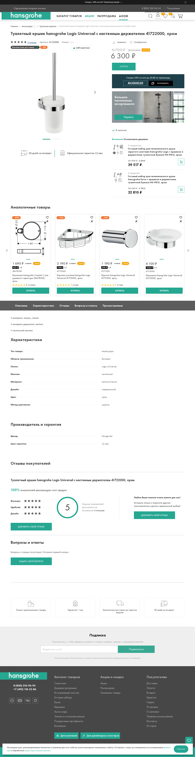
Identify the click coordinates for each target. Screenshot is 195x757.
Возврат (151, 692)
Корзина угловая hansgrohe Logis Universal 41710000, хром (73, 277)
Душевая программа (65, 688)
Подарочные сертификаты (68, 721)
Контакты (152, 721)
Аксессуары (27, 26)
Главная (14, 26)
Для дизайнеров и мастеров (103, 735)
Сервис (150, 702)
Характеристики (43, 305)
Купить (124, 66)
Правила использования (160, 716)
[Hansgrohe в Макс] (35, 700)
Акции (89, 16)
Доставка (152, 683)
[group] (31, 607)
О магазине (153, 711)
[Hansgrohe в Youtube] (20, 700)
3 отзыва (32, 42)
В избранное (140, 42)
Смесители (60, 683)
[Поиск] (150, 16)
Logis (71, 42)
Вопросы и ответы (86, 305)
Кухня (57, 702)
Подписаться (136, 649)
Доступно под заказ (181, 162)
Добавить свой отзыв (154, 515)
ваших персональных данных (37, 750)
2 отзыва (30, 284)
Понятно (181, 749)
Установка (152, 707)
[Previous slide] (6, 250)
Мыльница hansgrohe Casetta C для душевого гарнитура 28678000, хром (30, 278)
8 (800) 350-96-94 (151, 8)
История (151, 726)
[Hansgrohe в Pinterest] (12, 700)
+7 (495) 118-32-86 (24, 689)
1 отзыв (74, 284)
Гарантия (151, 697)
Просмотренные (113, 305)
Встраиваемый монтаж (66, 692)
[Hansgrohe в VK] (27, 700)
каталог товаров (69, 16)
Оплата (151, 688)
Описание (21, 305)
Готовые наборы (63, 697)
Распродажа (106, 16)
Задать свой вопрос (31, 561)
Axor (123, 16)
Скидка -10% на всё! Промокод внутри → (98, 2)
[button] (46, 139)
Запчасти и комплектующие (69, 716)
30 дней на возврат (40, 153)
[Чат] (189, 740)
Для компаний (69, 735)
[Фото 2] (33, 259)
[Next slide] (95, 92)
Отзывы (64, 305)
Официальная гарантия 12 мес (85, 153)
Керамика (59, 707)
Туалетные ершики (47, 26)
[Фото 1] (28, 259)
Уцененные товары (110, 692)
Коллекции (60, 726)
